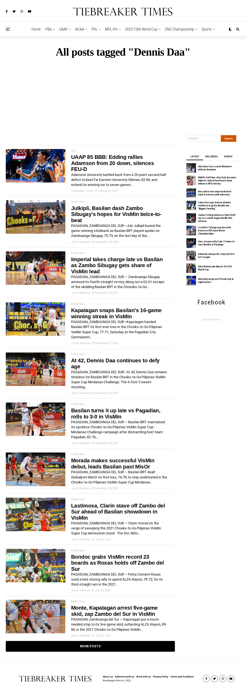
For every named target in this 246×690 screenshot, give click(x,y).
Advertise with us (124, 676)
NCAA (79, 29)
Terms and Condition (182, 676)
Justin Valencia (80, 241)
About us (108, 676)
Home (36, 29)
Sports (207, 29)
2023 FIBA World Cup (141, 29)
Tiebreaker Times (82, 190)
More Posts (90, 646)
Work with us (143, 676)
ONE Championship (179, 29)
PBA (48, 29)
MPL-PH (111, 29)
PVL (94, 29)
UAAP (63, 29)
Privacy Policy (160, 676)
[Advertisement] (123, 95)
